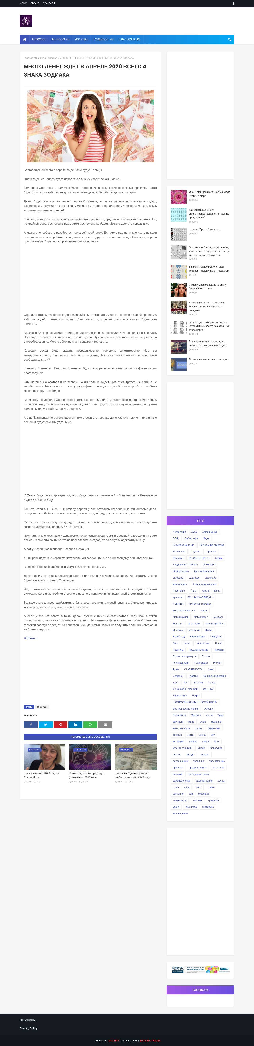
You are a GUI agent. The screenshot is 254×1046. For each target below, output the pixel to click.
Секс (210, 669)
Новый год (179, 636)
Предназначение (198, 649)
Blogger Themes (150, 1040)
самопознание (204, 780)
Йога (193, 590)
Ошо (175, 643)
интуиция (178, 741)
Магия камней (181, 617)
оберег (177, 754)
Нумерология (197, 636)
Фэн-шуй (208, 689)
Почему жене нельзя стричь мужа (209, 359)
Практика (178, 649)
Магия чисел (201, 617)
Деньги (219, 558)
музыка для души (182, 748)
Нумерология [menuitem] (103, 39)
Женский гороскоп (204, 571)
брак (220, 715)
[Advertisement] (90, 276)
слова (198, 787)
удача (176, 807)
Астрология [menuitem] (60, 39)
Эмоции (208, 708)
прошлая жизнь (198, 767)
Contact (49, 3)
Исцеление (179, 590)
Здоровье (194, 577)
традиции (213, 800)
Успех (211, 682)
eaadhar (113, 1040)
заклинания (214, 728)
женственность (181, 728)
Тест (186, 682)
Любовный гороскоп (200, 604)
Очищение (216, 636)
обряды (190, 754)
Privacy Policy (28, 1028)
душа (203, 721)
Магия (203, 610)
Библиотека (191, 538)
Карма (205, 590)
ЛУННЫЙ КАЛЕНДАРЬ (200, 597)
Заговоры (178, 577)
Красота (177, 597)
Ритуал (217, 662)
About (35, 3)
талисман (197, 800)
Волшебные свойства (212, 545)
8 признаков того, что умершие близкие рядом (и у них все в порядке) (207, 306)
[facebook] (232, 3)
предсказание (217, 761)
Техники (198, 682)
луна (216, 741)
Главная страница (34, 58)
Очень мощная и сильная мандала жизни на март (209, 194)
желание (216, 721)
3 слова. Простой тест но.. (204, 229)
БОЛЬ (176, 538)
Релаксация (201, 662)
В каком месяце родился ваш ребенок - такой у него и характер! (209, 269)
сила (187, 787)
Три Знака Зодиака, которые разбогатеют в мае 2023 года (132, 775)
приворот (178, 767)
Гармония (211, 551)
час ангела (191, 807)
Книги (217, 590)
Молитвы (178, 630)
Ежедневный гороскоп (185, 564)
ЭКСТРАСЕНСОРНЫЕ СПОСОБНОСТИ (195, 702)
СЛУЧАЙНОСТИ (193, 669)
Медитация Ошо (215, 623)
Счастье (193, 676)
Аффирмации (210, 532)
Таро (175, 682)
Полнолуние (203, 643)
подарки (204, 754)
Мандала (218, 617)
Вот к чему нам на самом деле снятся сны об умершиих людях (208, 343)
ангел (209, 715)
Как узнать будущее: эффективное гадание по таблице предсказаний (209, 213)
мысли (201, 748)
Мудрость (194, 630)
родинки (177, 774)
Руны (176, 669)
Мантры (177, 623)
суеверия (203, 793)
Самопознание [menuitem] (130, 39)
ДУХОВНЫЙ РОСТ (199, 558)
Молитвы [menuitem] (81, 39)
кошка (205, 741)
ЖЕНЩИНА (209, 564)
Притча (206, 656)
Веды (206, 538)
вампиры (178, 721)
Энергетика (179, 715)
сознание (178, 793)
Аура (194, 532)
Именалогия (180, 584)
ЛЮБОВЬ (178, 604)
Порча (218, 643)
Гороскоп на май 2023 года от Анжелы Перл (41, 775)
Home (23, 3)
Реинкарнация (181, 662)
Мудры (209, 630)
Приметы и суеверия (184, 656)
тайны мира (179, 800)
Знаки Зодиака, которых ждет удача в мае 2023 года (86, 775)
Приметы (219, 649)
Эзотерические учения (186, 708)
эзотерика (208, 807)
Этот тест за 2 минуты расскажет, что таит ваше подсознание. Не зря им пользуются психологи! (209, 251)
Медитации (193, 623)
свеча (221, 780)
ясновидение (180, 813)
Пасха (186, 643)
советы (211, 787)
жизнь (198, 728)
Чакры (195, 695)
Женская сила (181, 571)
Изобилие (210, 577)
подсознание (180, 761)
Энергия (196, 715)
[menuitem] (25, 39)
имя (213, 734)
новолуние (216, 748)
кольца (193, 741)
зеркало (177, 734)
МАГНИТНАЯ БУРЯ (184, 610)
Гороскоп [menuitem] (39, 39)
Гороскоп (52, 58)
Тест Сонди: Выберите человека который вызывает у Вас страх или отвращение (209, 326)
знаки (190, 734)
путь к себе (218, 767)
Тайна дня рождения (215, 676)
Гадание (195, 551)
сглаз (176, 787)
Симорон (178, 676)
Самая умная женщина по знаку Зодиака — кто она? (208, 286)
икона (202, 734)
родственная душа (198, 774)
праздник (198, 761)
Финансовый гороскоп (185, 689)
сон (191, 793)
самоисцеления (182, 780)
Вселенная (179, 551)
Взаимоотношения (183, 545)
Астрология (179, 532)
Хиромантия (180, 695)
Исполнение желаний (204, 584)
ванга (191, 721)
